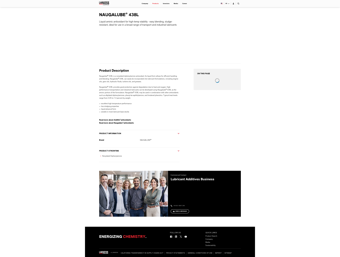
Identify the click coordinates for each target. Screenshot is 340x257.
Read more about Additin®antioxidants (115, 120)
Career (184, 3)
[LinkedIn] (176, 237)
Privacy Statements (175, 253)
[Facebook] (171, 237)
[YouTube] (186, 237)
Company (145, 3)
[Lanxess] (105, 253)
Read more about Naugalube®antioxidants (116, 123)
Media (176, 3)
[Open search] (238, 3)
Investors (166, 3)
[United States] (221, 3)
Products (155, 3)
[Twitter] (181, 237)
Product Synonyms (109, 151)
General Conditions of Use (200, 253)
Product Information (110, 133)
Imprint (218, 253)
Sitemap (228, 253)
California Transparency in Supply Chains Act (142, 253)
